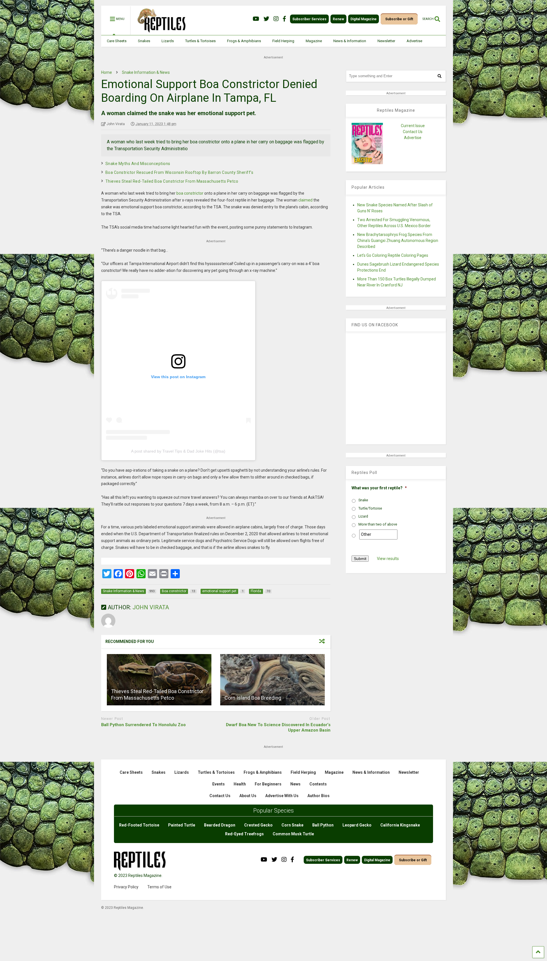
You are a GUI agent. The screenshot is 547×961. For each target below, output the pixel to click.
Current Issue (413, 125)
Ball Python (323, 825)
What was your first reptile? (379, 488)
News (295, 784)
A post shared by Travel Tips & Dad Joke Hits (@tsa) (178, 451)
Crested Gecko (258, 825)
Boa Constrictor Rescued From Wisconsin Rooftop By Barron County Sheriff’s (179, 172)
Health (240, 784)
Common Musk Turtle (293, 834)
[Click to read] (159, 679)
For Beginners (268, 784)
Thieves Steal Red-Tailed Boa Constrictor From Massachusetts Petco (171, 181)
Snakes (144, 41)
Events (218, 784)
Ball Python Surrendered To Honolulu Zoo (143, 724)
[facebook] (284, 19)
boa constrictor (189, 193)
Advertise (414, 41)
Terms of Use (159, 887)
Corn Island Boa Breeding (252, 698)
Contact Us (413, 131)
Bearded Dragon (219, 825)
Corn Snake (292, 825)
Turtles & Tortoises (200, 41)
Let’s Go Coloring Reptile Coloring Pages (392, 255)
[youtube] (256, 19)
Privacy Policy (126, 887)
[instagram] (276, 19)
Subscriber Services (309, 19)
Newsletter (386, 41)
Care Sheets (116, 41)
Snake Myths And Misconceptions (137, 163)
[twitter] (266, 19)
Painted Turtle (181, 825)
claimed (305, 200)
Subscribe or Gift (399, 19)
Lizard (363, 516)
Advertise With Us (282, 795)
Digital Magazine (363, 19)
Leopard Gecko (357, 825)
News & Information (349, 41)
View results (388, 558)
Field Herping (283, 41)
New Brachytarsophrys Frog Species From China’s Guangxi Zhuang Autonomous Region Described (397, 240)
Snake (363, 500)
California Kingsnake (400, 825)
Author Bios (318, 795)
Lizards (168, 41)
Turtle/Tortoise (370, 508)
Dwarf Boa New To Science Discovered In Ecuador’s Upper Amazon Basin (278, 727)
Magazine (314, 41)
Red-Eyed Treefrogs (244, 834)
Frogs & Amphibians (244, 41)
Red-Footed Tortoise (139, 825)
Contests (318, 784)
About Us (247, 795)
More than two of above (377, 524)
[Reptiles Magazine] (159, 32)
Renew (338, 19)
